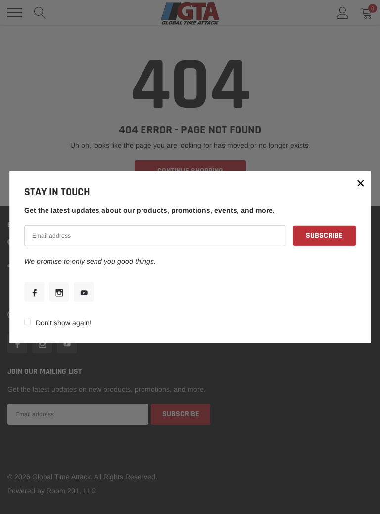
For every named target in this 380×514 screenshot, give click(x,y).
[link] (34, 292)
